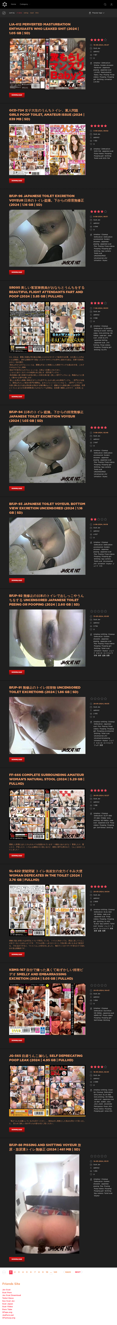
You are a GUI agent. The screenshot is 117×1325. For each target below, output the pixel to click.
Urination (108, 79)
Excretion (107, 1010)
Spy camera (106, 251)
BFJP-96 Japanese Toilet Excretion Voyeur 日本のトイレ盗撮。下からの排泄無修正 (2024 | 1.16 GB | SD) (46, 200)
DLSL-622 (107, 912)
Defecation (105, 63)
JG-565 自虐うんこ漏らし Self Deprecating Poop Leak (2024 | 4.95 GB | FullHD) (46, 1058)
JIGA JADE (98, 1104)
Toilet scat (97, 158)
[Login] (111, 4)
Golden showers (106, 65)
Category (24, 4)
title (37, 13)
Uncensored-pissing (101, 738)
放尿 (99, 655)
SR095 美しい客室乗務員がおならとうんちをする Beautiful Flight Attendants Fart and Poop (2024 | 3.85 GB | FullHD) (47, 292)
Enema (96, 65)
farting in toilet (99, 331)
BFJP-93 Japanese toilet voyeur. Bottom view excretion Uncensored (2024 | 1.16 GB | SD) (47, 508)
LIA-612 (96, 72)
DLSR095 (107, 328)
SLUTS (104, 349)
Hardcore (97, 67)
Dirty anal (97, 1094)
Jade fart (102, 335)
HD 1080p (104, 820)
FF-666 (96, 818)
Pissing (106, 74)
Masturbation (106, 72)
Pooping (102, 77)
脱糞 (108, 655)
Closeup (104, 234)
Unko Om (108, 1111)
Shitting (100, 79)
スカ (100, 566)
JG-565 (96, 1101)
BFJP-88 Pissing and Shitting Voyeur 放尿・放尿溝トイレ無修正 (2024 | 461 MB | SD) (45, 1147)
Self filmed (101, 827)
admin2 (96, 51)
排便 (95, 655)
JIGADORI (107, 1104)
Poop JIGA (107, 1106)
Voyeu (104, 260)
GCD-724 (97, 151)
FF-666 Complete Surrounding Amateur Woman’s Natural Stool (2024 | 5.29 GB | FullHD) (46, 779)
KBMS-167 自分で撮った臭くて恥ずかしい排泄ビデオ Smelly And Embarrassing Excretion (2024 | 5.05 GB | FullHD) (46, 974)
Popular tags (97, 13)
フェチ (96, 745)
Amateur (97, 63)
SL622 (96, 923)
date (20, 13)
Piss (101, 74)
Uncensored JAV (100, 258)
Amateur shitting (100, 634)
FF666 (103, 818)
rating (26, 13)
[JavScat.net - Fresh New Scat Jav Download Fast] (4, 4)
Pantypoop (98, 1106)
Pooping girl (98, 156)
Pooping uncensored (105, 731)
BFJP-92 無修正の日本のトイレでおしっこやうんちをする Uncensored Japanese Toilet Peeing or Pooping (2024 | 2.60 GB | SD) (46, 600)
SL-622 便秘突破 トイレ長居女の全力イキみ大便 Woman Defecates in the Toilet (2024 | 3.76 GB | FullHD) (45, 875)
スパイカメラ (108, 653)
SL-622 (107, 921)
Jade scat (106, 914)
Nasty (96, 74)
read (32, 13)
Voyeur (109, 563)
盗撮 (103, 655)
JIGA (108, 1101)
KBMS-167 (97, 1015)
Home (13, 4)
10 (47, 1272)
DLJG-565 (106, 1094)
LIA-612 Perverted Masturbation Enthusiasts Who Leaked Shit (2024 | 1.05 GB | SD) (44, 29)
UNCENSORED (99, 255)
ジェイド (107, 926)
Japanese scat (106, 70)
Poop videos (98, 153)
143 (55, 1272)
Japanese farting (100, 340)
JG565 (103, 1101)
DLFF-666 (107, 815)
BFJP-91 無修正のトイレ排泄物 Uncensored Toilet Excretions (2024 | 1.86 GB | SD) (45, 690)
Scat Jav (96, 48)
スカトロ (99, 653)
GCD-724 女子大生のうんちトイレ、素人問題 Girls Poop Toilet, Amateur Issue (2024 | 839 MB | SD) (46, 115)
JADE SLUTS (102, 338)
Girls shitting (103, 333)
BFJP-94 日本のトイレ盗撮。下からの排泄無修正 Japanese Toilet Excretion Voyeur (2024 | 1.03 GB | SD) (46, 416)
